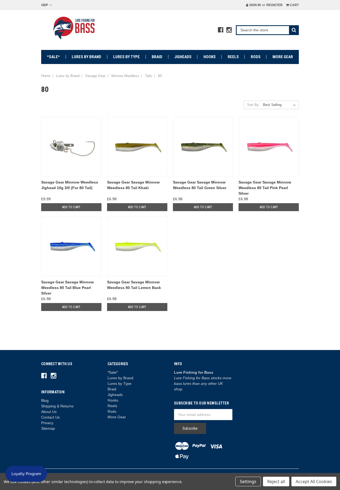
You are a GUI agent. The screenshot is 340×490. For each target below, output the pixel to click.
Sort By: (253, 105)
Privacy (47, 423)
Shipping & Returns (57, 406)
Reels (233, 56)
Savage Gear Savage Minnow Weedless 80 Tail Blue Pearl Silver (67, 287)
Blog (45, 400)
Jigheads (183, 56)
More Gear (283, 56)
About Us (49, 412)
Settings (248, 481)
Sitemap (48, 428)
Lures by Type (126, 56)
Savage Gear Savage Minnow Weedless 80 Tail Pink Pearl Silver (265, 187)
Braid (157, 56)
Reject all (276, 481)
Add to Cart (71, 207)
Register (274, 5)
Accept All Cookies (314, 481)
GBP (45, 5)
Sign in (254, 5)
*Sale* (53, 56)
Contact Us (50, 417)
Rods (256, 56)
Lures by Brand (86, 56)
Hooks (209, 56)
